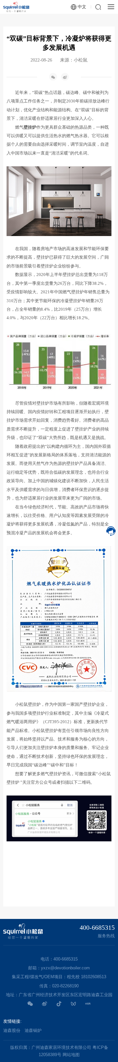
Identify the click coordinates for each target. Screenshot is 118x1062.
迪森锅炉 (33, 1030)
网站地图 (71, 1054)
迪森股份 (11, 1030)
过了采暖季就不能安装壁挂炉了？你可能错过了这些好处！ (59, 911)
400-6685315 (97, 928)
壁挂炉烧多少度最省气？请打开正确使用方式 (52, 889)
